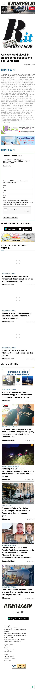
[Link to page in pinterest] (11, 70)
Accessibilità (7, 660)
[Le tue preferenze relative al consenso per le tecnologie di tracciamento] (33, 687)
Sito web (4, 196)
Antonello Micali (8, 440)
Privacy (6, 654)
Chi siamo (7, 646)
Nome (5, 186)
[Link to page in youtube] (22, 612)
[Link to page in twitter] (5, 70)
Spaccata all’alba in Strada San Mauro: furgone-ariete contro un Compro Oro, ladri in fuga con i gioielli (16, 512)
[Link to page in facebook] (2, 70)
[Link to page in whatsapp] (14, 70)
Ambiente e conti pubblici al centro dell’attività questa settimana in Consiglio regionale (17, 315)
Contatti (6, 648)
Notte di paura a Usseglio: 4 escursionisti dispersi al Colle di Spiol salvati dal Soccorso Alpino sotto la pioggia (18, 472)
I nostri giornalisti (9, 649)
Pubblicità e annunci (9, 658)
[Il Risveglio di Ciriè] (21, 3)
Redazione (7, 401)
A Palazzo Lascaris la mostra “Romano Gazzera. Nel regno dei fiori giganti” (18, 352)
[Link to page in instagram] (18, 612)
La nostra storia (8, 644)
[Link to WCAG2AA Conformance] (18, 666)
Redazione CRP (8, 285)
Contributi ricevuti (9, 656)
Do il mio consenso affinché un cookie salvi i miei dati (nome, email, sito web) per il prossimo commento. (18, 202)
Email (5, 191)
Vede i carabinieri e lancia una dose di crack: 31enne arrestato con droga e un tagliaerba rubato (18, 592)
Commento (7, 166)
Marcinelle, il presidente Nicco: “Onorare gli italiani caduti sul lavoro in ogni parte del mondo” (17, 278)
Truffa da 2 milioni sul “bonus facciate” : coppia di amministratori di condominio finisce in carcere (17, 394)
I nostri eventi (8, 651)
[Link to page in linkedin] (8, 70)
